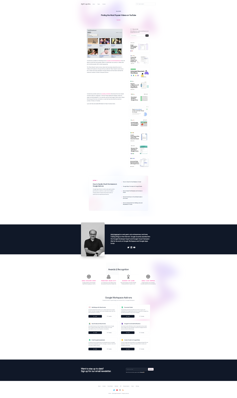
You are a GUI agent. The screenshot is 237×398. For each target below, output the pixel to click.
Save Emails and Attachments (99, 323)
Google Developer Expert (121, 239)
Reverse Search (126, 386)
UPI (120, 386)
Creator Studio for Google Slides (132, 340)
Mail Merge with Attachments (99, 307)
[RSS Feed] (123, 390)
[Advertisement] (106, 83)
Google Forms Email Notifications (132, 323)
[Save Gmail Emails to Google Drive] (139, 98)
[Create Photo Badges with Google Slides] (139, 137)
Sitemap (137, 386)
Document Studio (128, 307)
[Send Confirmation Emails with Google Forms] (139, 47)
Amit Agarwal (115, 234)
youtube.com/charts (106, 93)
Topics (98, 4)
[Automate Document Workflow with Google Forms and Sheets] (139, 73)
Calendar (116, 386)
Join (147, 35)
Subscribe (151, 369)
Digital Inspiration (117, 393)
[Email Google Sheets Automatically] (139, 124)
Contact (104, 4)
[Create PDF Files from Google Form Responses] (139, 60)
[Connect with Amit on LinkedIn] (131, 247)
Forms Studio (110, 386)
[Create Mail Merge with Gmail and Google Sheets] (139, 111)
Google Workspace (129, 241)
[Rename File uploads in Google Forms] (139, 150)
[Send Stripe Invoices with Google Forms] (139, 163)
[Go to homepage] (86, 4)
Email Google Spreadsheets (98, 340)
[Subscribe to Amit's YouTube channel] (134, 247)
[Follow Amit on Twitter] (128, 247)
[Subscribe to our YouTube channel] (117, 390)
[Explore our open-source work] (120, 390)
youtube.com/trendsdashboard (114, 60)
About (94, 4)
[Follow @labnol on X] (114, 390)
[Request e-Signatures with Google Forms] (139, 85)
